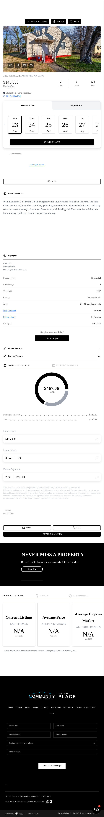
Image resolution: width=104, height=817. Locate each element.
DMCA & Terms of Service (82, 813)
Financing (44, 707)
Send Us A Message (52, 765)
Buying (27, 707)
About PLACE (90, 707)
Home (10, 707)
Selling (35, 707)
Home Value (56, 707)
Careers (79, 707)
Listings (19, 707)
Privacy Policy (63, 813)
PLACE (48, 796)
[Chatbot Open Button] (96, 809)
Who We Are (68, 707)
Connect (52, 713)
